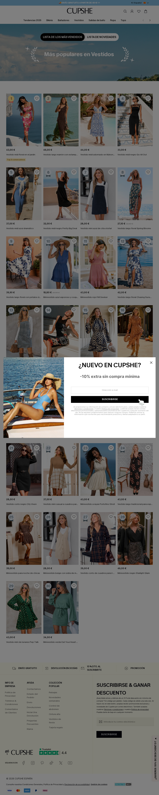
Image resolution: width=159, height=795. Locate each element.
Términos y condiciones (83, 408)
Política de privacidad (110, 408)
